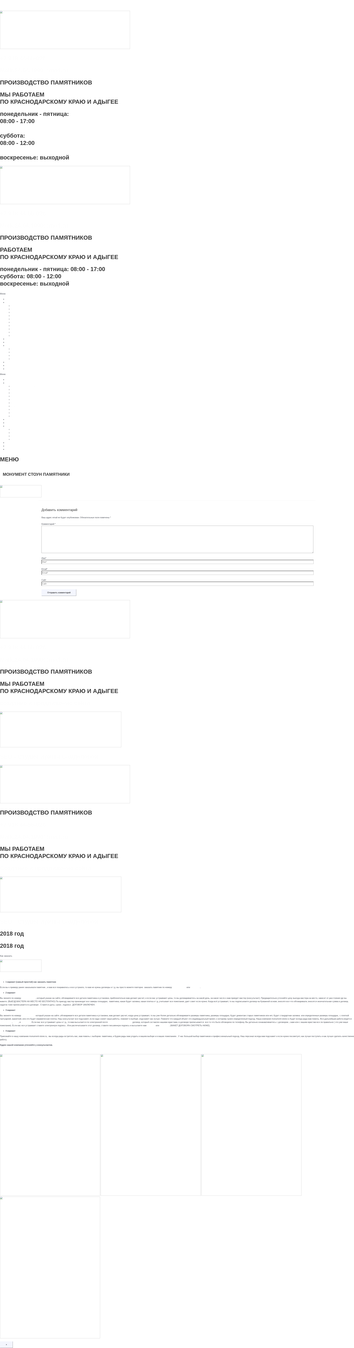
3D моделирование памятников (26, 359)
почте (15, 1022)
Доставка (15, 349)
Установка (16, 352)
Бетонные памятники (21, 322)
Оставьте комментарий (14, 481)
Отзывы (9, 369)
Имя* (43, 558)
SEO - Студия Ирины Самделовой (49, 756)
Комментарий (48, 524)
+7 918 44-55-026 (23, 58)
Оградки (15, 325)
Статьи (9, 362)
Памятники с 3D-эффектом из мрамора (29, 319)
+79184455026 (179, 987)
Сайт (43, 580)
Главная (9, 299)
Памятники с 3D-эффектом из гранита (29, 315)
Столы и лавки (18, 332)
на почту (151, 1025)
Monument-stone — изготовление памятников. (21, 7)
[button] (177, 293)
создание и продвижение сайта (45, 703)
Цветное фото (12, 339)
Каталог (9, 302)
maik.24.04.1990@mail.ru (119, 1022)
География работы (20, 355)
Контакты (10, 365)
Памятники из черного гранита (25, 306)
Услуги (9, 345)
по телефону (6, 1022)
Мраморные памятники (22, 309)
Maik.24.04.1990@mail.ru (34, 70)
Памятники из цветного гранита (26, 312)
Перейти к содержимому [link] (11, 1)
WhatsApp (195, 987)
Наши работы (12, 342)
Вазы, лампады (18, 335)
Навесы (15, 329)
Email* (44, 569)
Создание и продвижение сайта (45, 868)
